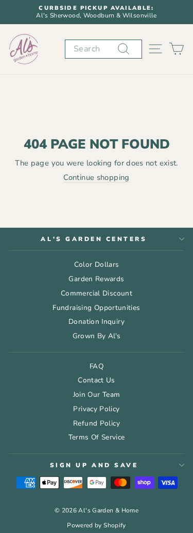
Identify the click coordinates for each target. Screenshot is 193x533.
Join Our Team (96, 394)
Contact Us (96, 380)
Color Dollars (96, 264)
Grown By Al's (97, 336)
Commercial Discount (96, 293)
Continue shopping (96, 177)
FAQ (96, 366)
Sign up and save (94, 465)
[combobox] (103, 49)
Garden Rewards (96, 279)
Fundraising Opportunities (96, 308)
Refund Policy (96, 423)
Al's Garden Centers (94, 239)
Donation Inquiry (96, 321)
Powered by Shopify (96, 525)
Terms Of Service (96, 437)
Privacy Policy (96, 409)
